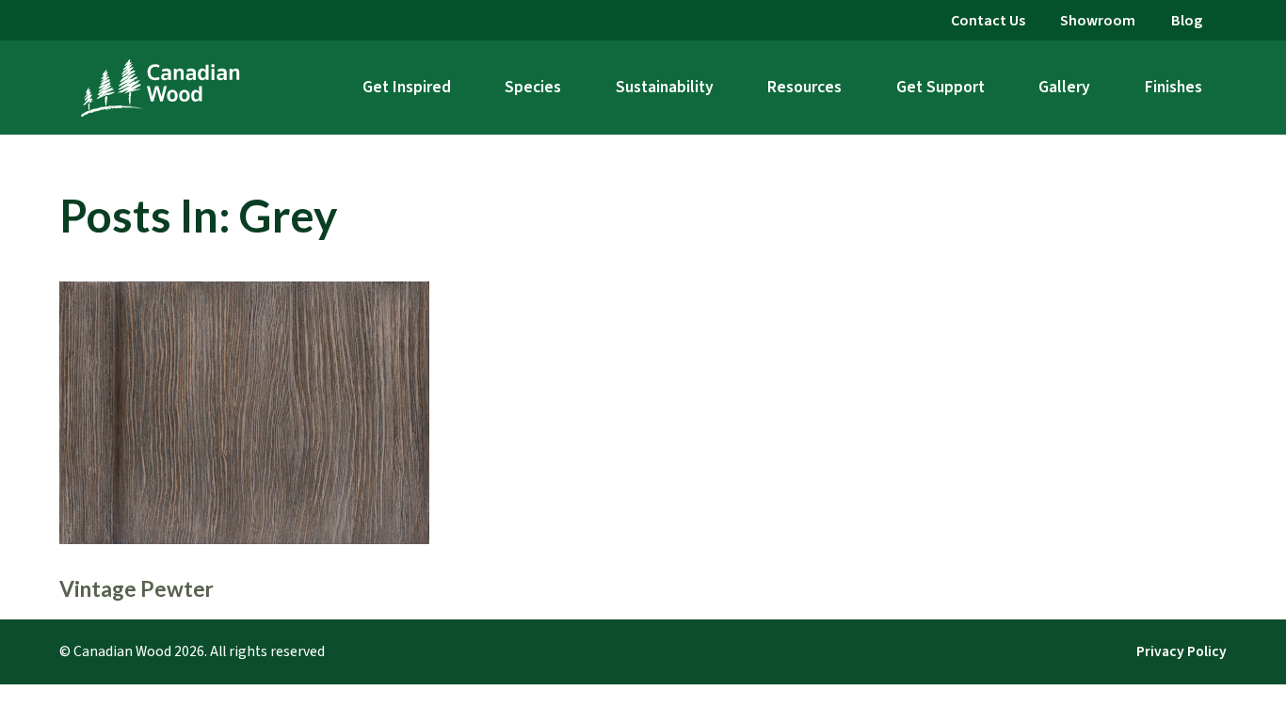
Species (533, 87)
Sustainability (665, 87)
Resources (804, 87)
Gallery (1064, 87)
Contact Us (988, 20)
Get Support (940, 87)
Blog (1186, 20)
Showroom (1097, 20)
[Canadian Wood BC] (160, 88)
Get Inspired (406, 87)
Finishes (1173, 87)
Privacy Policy (1181, 651)
